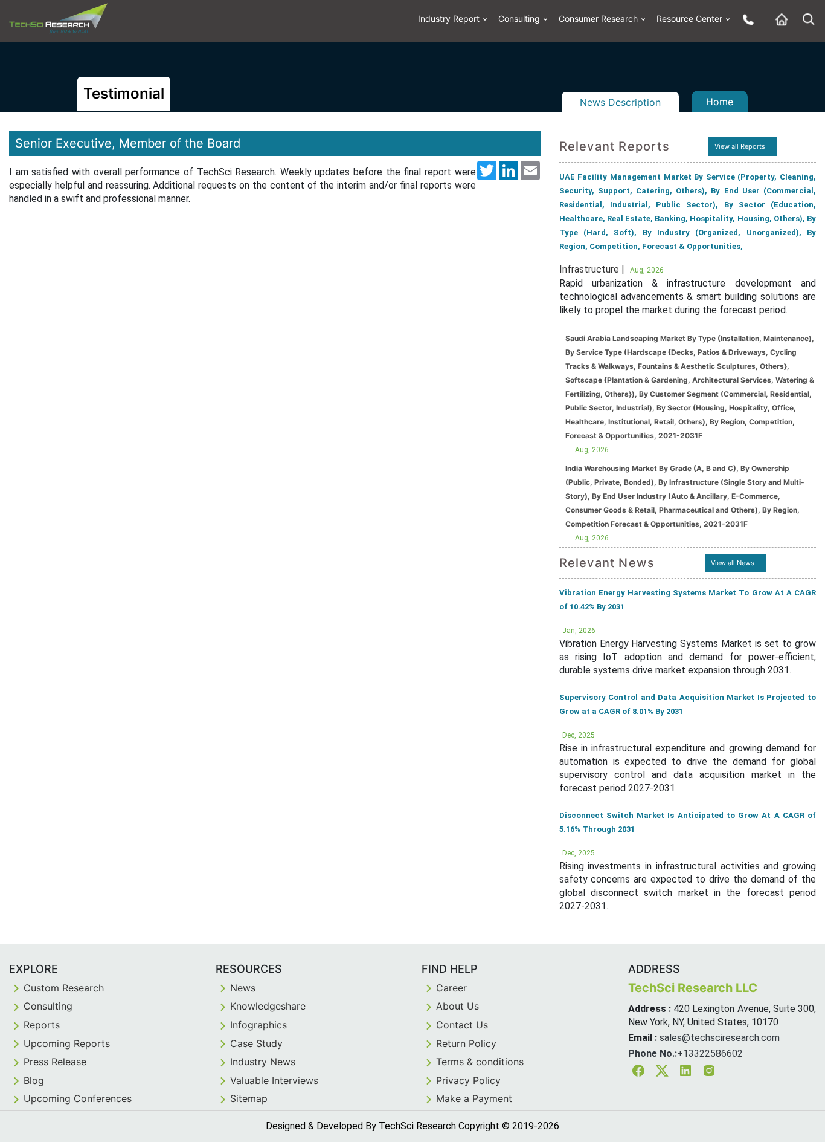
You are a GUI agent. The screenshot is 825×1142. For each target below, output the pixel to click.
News (242, 988)
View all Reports (739, 146)
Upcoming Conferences (78, 1098)
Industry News (262, 1062)
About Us (457, 1006)
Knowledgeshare (268, 1006)
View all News (732, 563)
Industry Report (449, 18)
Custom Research (64, 988)
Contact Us (462, 1025)
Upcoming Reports (67, 1043)
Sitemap (249, 1098)
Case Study (256, 1043)
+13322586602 (710, 1053)
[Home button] (778, 19)
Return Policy (466, 1043)
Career (451, 988)
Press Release (55, 1062)
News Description (620, 102)
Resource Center (689, 18)
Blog (34, 1080)
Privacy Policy (468, 1080)
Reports (42, 1025)
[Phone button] (745, 19)
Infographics (258, 1025)
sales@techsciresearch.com (720, 1037)
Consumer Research (598, 18)
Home (719, 102)
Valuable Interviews (274, 1080)
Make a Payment (474, 1098)
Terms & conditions (480, 1062)
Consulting (519, 18)
